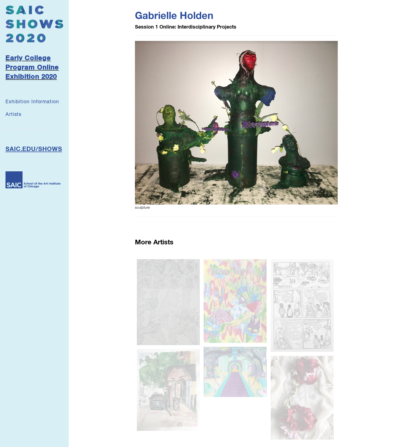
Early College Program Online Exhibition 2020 (32, 67)
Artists (13, 114)
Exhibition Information (32, 101)
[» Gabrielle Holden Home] (34, 24)
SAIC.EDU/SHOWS (33, 149)
